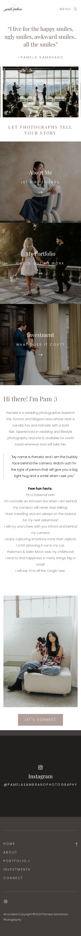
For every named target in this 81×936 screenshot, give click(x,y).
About (10, 852)
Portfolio (15, 861)
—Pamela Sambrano (40, 57)
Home (9, 843)
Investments (17, 869)
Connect (13, 878)
